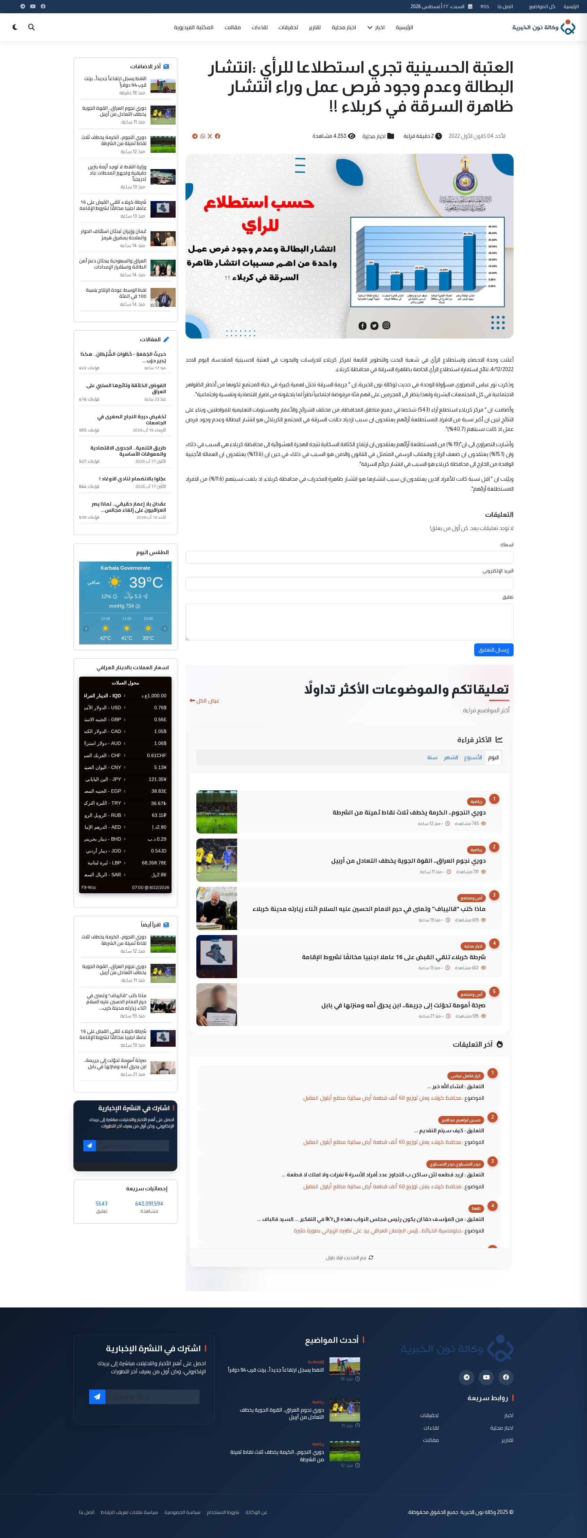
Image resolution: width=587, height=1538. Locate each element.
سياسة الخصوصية (182, 1512)
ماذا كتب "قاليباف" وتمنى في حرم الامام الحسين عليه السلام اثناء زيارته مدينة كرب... (116, 1001)
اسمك (507, 544)
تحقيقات (288, 27)
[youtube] (486, 1377)
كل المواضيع (542, 6)
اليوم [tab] (493, 757)
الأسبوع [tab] (473, 757)
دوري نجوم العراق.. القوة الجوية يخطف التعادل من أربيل (408, 860)
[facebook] (506, 1377)
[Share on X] (210, 136)
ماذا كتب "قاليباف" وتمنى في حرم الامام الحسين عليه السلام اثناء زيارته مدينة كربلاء (369, 908)
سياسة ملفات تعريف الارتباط (129, 1512)
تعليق (508, 597)
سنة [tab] (432, 757)
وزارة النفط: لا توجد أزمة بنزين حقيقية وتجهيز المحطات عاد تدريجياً (117, 173)
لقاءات (260, 27)
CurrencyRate (156, 897)
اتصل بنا (505, 6)
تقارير (315, 27)
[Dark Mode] (15, 27)
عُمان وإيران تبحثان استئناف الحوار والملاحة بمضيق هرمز (113, 234)
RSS (485, 6)
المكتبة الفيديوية (194, 27)
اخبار (379, 27)
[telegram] (466, 1377)
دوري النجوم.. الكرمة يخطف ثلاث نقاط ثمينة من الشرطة (409, 812)
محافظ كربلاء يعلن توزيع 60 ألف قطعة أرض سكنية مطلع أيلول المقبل (382, 1098)
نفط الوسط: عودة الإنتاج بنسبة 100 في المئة (116, 293)
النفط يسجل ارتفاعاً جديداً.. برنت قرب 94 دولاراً (115, 81)
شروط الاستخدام (223, 1512)
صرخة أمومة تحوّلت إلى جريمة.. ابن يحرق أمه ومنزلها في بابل (403, 1005)
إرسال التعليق (494, 650)
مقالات (233, 27)
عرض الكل (207, 700)
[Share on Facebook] (217, 136)
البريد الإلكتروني (498, 570)
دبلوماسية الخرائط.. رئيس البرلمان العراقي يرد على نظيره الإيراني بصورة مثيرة (377, 1230)
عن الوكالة (256, 1512)
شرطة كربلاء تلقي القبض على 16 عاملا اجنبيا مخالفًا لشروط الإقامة (394, 957)
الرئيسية (571, 6)
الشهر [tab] (451, 757)
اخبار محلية (344, 27)
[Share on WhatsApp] (202, 136)
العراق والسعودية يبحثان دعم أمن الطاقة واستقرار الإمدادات (112, 264)
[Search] (31, 27)
